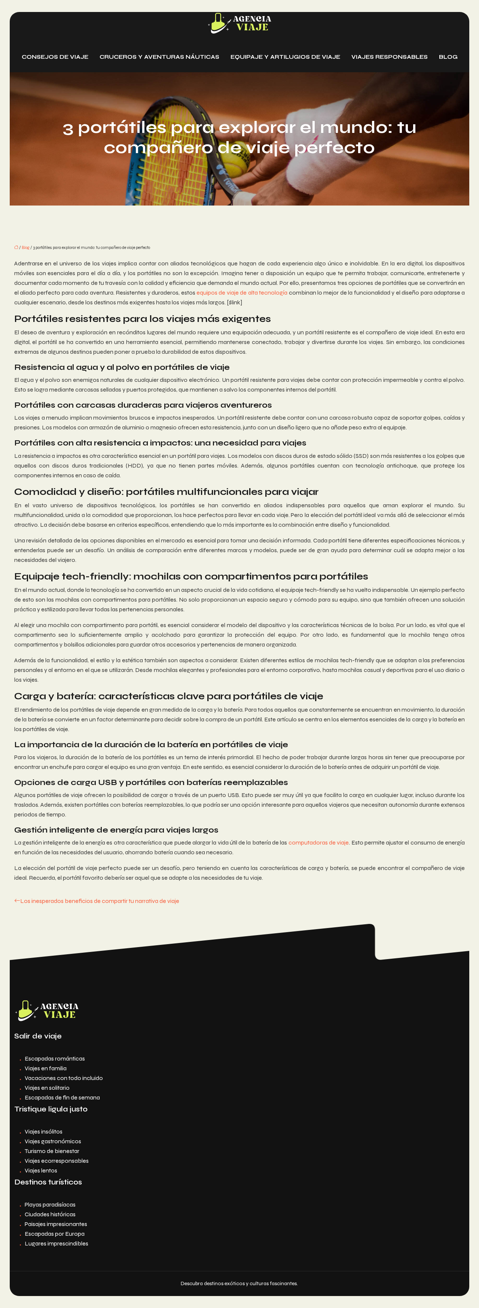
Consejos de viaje (55, 57)
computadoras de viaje (319, 842)
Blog (448, 57)
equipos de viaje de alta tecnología (241, 292)
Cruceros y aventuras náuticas (159, 57)
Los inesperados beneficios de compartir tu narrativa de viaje (99, 900)
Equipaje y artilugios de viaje (285, 57)
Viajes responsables (389, 57)
